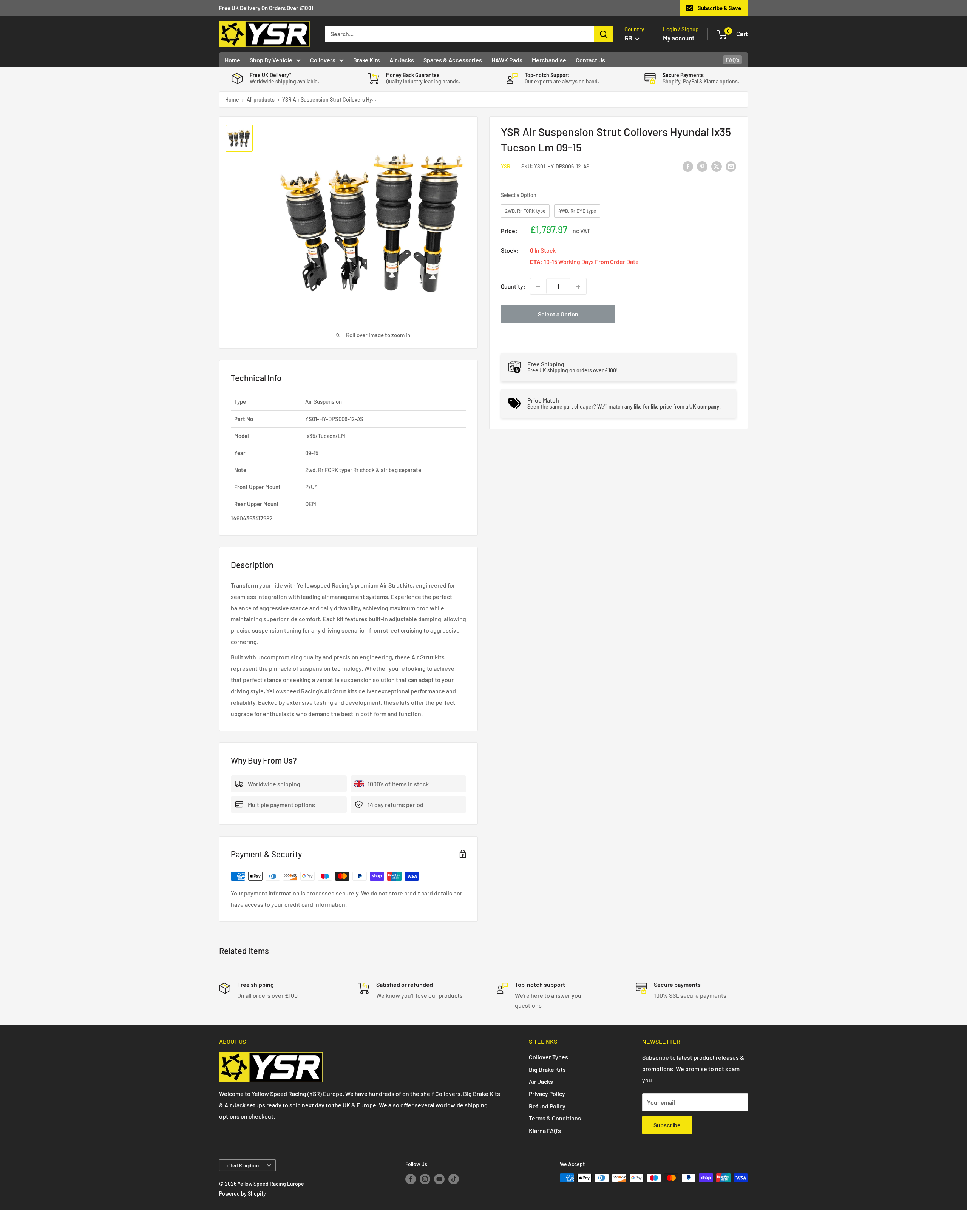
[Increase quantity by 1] (578, 287)
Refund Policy (547, 1106)
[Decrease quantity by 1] (538, 287)
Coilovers (322, 59)
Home (232, 59)
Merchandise (549, 59)
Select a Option (518, 195)
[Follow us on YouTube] (439, 1178)
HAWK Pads (506, 59)
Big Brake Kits (547, 1069)
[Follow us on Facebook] (410, 1178)
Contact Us (590, 59)
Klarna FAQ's (545, 1130)
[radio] (525, 211)
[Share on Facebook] (688, 166)
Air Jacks (401, 59)
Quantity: (513, 286)
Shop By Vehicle (271, 59)
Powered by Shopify (242, 1193)
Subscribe (667, 1124)
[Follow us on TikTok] (453, 1178)
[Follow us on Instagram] (425, 1178)
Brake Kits (366, 59)
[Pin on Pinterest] (702, 166)
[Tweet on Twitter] (716, 166)
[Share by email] (731, 166)
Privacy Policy (547, 1093)
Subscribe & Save (719, 8)
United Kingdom (241, 1165)
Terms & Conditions (555, 1118)
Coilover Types (548, 1056)
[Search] (603, 34)
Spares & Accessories (452, 59)
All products (261, 99)
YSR (505, 166)
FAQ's (733, 59)
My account (678, 38)
